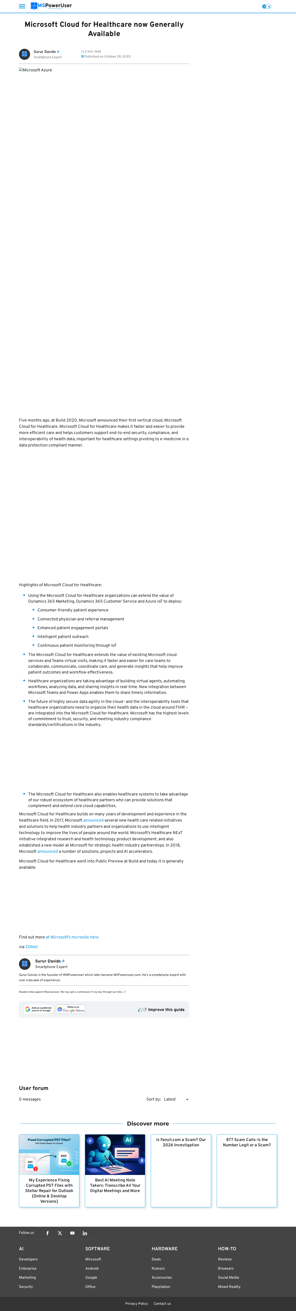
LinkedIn (85, 1233)
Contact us (162, 1304)
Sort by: (153, 1099)
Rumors (158, 1268)
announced (93, 820)
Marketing (27, 1277)
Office (90, 1287)
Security (26, 1287)
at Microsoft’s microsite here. (72, 937)
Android (92, 1268)
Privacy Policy (136, 1304)
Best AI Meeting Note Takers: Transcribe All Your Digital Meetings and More (115, 1186)
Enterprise (28, 1268)
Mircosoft (93, 1259)
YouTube (72, 1233)
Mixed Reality (229, 1287)
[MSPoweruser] (51, 6)
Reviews (225, 1259)
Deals (156, 1259)
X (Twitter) (60, 1233)
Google (91, 1277)
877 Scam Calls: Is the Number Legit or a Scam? (247, 1142)
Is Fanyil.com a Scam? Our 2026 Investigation (181, 1142)
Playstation (161, 1287)
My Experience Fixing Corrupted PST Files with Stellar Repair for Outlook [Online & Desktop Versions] (49, 1191)
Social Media (228, 1277)
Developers (28, 1259)
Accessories (162, 1277)
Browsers (226, 1268)
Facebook (47, 1233)
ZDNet (31, 947)
